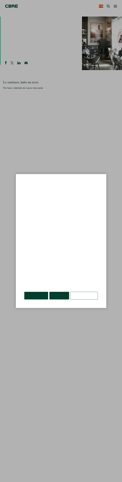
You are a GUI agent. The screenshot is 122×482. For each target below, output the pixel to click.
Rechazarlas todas (59, 287)
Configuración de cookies (84, 287)
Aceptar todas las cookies (36, 287)
